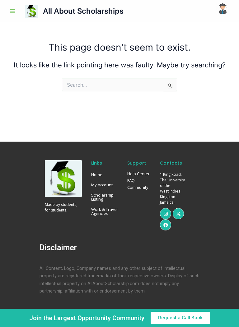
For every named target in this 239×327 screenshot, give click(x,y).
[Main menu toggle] (12, 11)
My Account (102, 185)
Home (96, 174)
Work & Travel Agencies (104, 211)
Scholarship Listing (102, 197)
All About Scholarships (83, 11)
